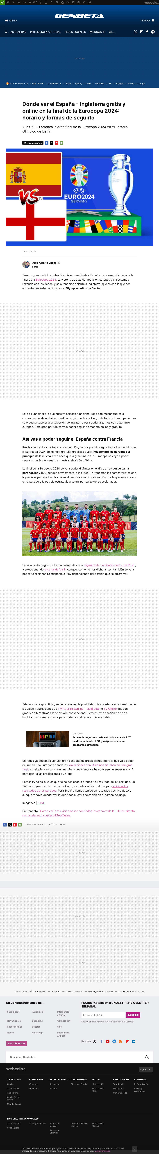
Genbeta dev (63, 1020)
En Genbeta (78, 734)
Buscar (147, 1057)
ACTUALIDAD (18, 31)
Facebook (147, 32)
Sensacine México (54, 1124)
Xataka (10, 1084)
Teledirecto (92, 708)
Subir (143, 1069)
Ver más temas (16, 1043)
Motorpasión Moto (98, 1089)
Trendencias (119, 1084)
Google (119, 83)
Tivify (61, 708)
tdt (64, 824)
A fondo (41, 824)
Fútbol (131, 83)
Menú (13, 20)
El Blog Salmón (141, 1084)
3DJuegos (33, 1084)
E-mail (61, 143)
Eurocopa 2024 (46, 279)
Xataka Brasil (13, 1128)
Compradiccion (120, 1093)
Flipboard (141, 32)
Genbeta (79, 15)
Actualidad (37, 1011)
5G (110, 83)
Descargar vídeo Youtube (101, 991)
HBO (88, 83)
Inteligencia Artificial (63, 1034)
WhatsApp (37, 1032)
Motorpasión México (98, 1124)
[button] (45, 263)
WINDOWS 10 (97, 31)
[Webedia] (15, 1069)
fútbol (54, 824)
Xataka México (14, 1123)
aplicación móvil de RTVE (118, 565)
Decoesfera (118, 1088)
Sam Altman (37, 83)
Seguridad (37, 1020)
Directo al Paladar (79, 1084)
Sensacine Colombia (54, 1131)
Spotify (78, 83)
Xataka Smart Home (13, 1098)
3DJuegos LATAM (37, 1123)
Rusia (68, 83)
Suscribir (133, 1015)
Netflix (10, 1032)
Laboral (36, 1026)
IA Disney (56, 991)
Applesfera (12, 1093)
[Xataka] (2, 2)
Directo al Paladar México (79, 1124)
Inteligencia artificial (63, 1013)
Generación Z (54, 83)
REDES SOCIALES (75, 31)
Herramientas (14, 1020)
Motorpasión (98, 1084)
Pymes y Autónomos (139, 1089)
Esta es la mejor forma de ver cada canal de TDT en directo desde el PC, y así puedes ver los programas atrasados (102, 741)
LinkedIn (133, 1040)
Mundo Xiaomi (14, 1104)
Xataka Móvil (13, 1088)
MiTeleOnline (74, 708)
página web (91, 565)
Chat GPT (42, 991)
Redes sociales (14, 1026)
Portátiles (99, 83)
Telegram (153, 32)
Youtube (107, 1040)
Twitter (135, 32)
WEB (111, 31)
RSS (120, 1040)
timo (59, 1026)
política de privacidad (123, 1021)
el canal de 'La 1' (54, 569)
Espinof (53, 1088)
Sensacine (54, 1084)
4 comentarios (34, 143)
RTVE (41, 803)
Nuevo (145, 20)
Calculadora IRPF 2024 (129, 991)
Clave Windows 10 (75, 991)
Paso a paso (13, 1011)
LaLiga (142, 83)
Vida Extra (33, 1088)
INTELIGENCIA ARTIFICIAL (45, 31)
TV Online (110, 708)
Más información (103, 1151)
